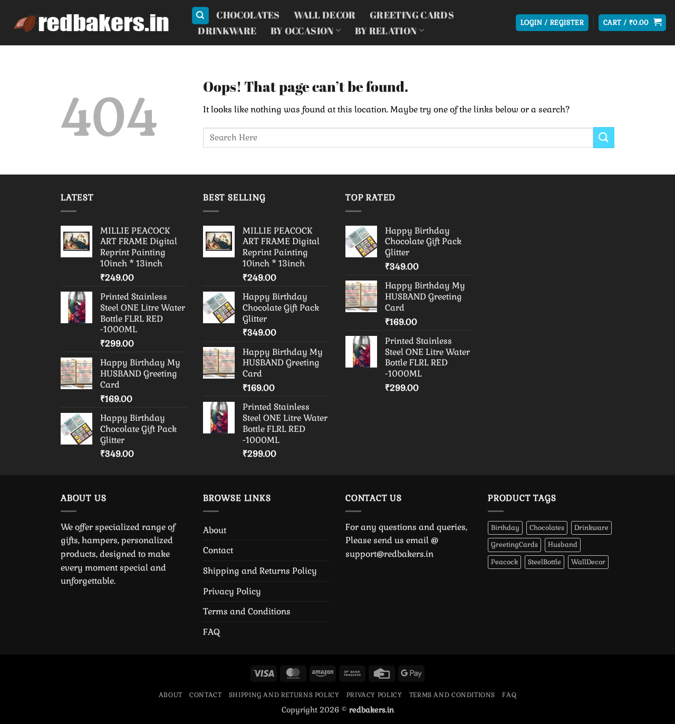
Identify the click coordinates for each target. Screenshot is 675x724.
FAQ (211, 632)
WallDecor (588, 561)
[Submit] (603, 137)
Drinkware (227, 30)
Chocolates (248, 14)
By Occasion (302, 30)
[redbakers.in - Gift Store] (91, 23)
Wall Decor (325, 14)
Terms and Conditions (247, 611)
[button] (552, 23)
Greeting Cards (412, 14)
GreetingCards (514, 544)
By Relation (386, 30)
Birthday (505, 527)
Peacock (504, 561)
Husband (562, 544)
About (214, 530)
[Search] (200, 15)
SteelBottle (544, 561)
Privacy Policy (232, 591)
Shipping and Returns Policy (260, 570)
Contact (218, 550)
